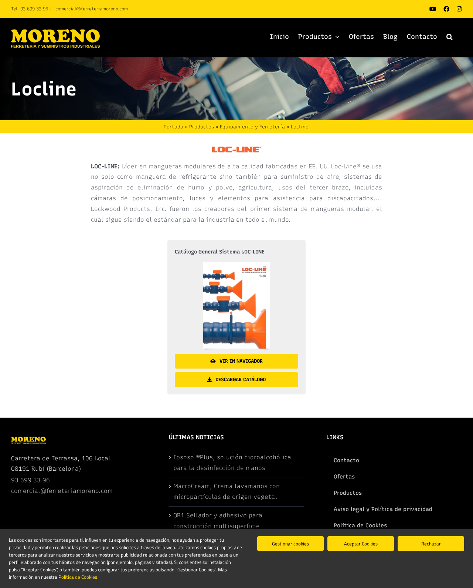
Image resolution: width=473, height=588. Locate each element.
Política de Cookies (77, 577)
